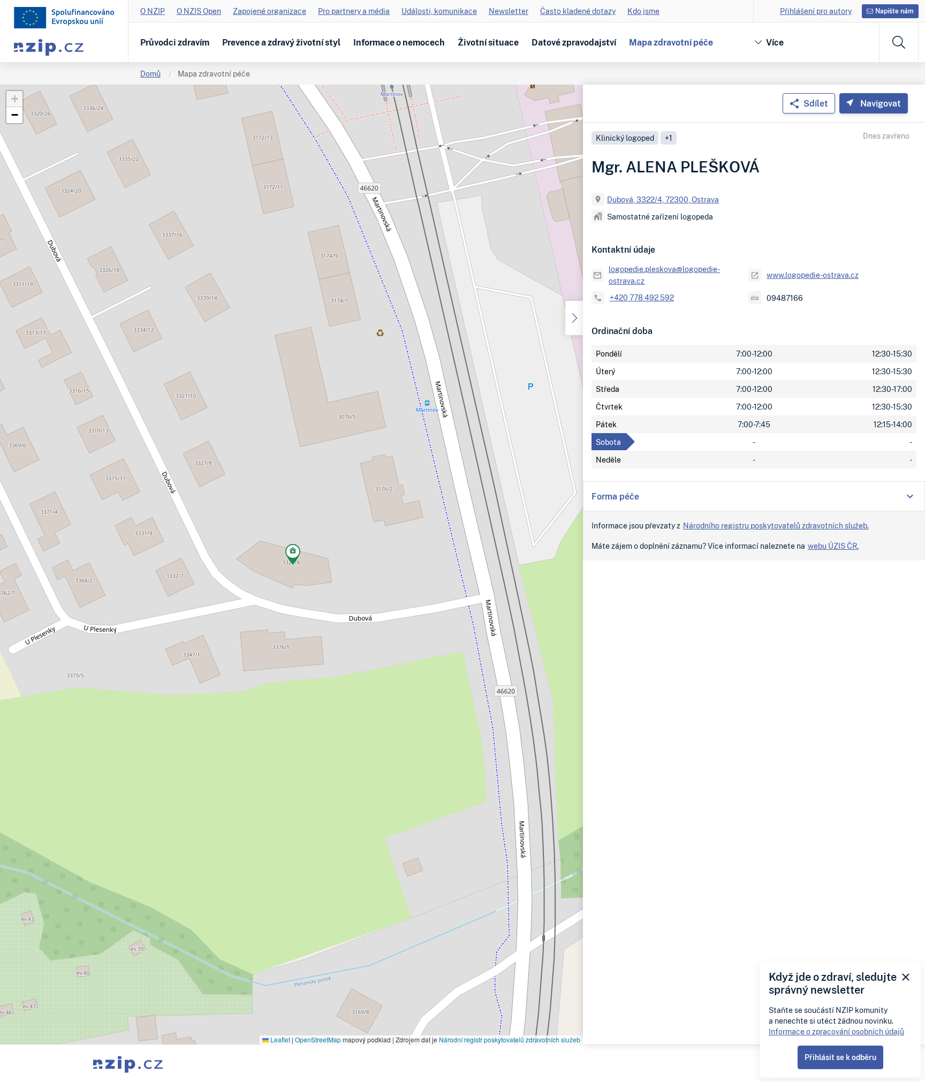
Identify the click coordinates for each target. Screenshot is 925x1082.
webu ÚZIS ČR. (833, 545)
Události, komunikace (439, 11)
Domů (150, 73)
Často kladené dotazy (578, 11)
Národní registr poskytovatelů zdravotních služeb (509, 1039)
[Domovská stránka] (64, 17)
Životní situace (488, 42)
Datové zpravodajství (574, 42)
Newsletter (508, 11)
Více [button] (775, 42)
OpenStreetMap (318, 1039)
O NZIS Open (199, 11)
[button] (292, 556)
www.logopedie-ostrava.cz (813, 274)
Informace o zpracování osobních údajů (836, 1031)
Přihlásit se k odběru (840, 1057)
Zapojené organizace (269, 11)
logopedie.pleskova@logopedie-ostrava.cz (664, 274)
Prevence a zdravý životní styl (281, 42)
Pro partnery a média (354, 11)
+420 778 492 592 (642, 297)
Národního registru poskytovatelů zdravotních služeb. (776, 525)
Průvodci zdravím (174, 42)
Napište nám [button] (894, 11)
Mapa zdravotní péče (671, 42)
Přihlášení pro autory (816, 11)
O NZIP (152, 11)
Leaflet (279, 1039)
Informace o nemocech (399, 42)
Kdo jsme (643, 11)
